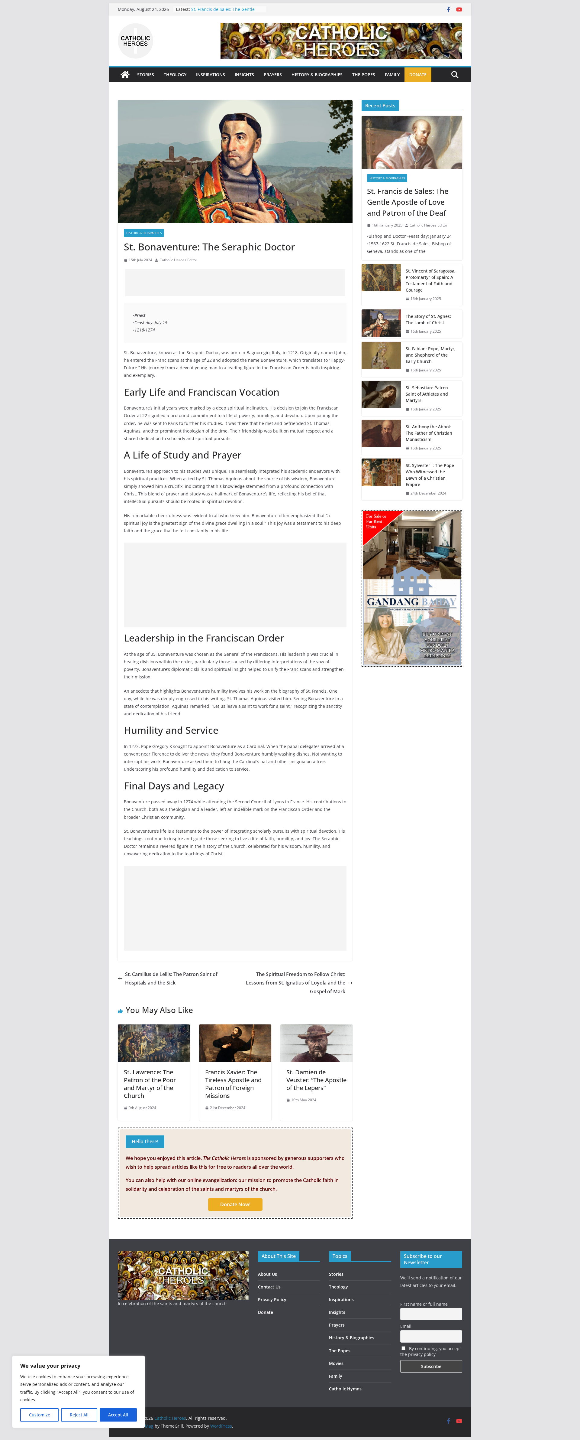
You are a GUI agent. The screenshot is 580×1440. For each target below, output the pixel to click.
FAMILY (392, 74)
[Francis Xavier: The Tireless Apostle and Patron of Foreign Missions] (235, 1028)
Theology (338, 1287)
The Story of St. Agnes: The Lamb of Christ (428, 319)
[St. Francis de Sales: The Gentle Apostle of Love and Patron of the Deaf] (412, 142)
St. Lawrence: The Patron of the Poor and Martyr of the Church (150, 1084)
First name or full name (424, 1304)
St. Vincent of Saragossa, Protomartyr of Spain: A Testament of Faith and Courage (431, 280)
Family (335, 1376)
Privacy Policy (272, 1299)
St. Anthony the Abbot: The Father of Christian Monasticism (429, 433)
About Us (267, 1274)
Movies (336, 1363)
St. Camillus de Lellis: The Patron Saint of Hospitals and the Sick (171, 978)
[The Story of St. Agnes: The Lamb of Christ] (381, 323)
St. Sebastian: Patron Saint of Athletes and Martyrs (220, 12)
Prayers (337, 1325)
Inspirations (341, 1299)
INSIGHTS (244, 74)
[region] (78, 1392)
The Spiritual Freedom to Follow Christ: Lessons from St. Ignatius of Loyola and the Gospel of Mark (295, 983)
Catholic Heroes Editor (178, 260)
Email (405, 1326)
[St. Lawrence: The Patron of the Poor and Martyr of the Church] (154, 1028)
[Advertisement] (235, 282)
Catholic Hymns (345, 1389)
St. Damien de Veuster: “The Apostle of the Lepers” (316, 1080)
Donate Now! (235, 1204)
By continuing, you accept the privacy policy (430, 1351)
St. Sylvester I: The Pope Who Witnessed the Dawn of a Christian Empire (430, 474)
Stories (336, 1274)
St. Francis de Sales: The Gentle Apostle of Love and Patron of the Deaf (408, 202)
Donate (265, 1312)
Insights (337, 1312)
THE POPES (363, 74)
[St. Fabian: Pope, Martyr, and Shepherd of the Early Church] (381, 359)
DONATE (418, 74)
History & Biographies (144, 233)
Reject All (79, 1415)
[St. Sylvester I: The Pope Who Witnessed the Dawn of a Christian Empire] (381, 479)
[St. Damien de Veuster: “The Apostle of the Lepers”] (316, 1028)
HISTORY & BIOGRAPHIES (317, 74)
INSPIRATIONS (210, 74)
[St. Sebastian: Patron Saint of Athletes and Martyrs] (381, 398)
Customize (39, 1415)
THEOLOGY (175, 74)
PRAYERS (273, 74)
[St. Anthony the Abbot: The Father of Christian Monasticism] (381, 437)
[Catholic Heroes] (125, 74)
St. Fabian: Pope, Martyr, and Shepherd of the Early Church (431, 355)
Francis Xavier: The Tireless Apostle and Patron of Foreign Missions (233, 1084)
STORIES (145, 74)
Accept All (118, 1415)
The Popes (339, 1350)
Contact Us (269, 1287)
